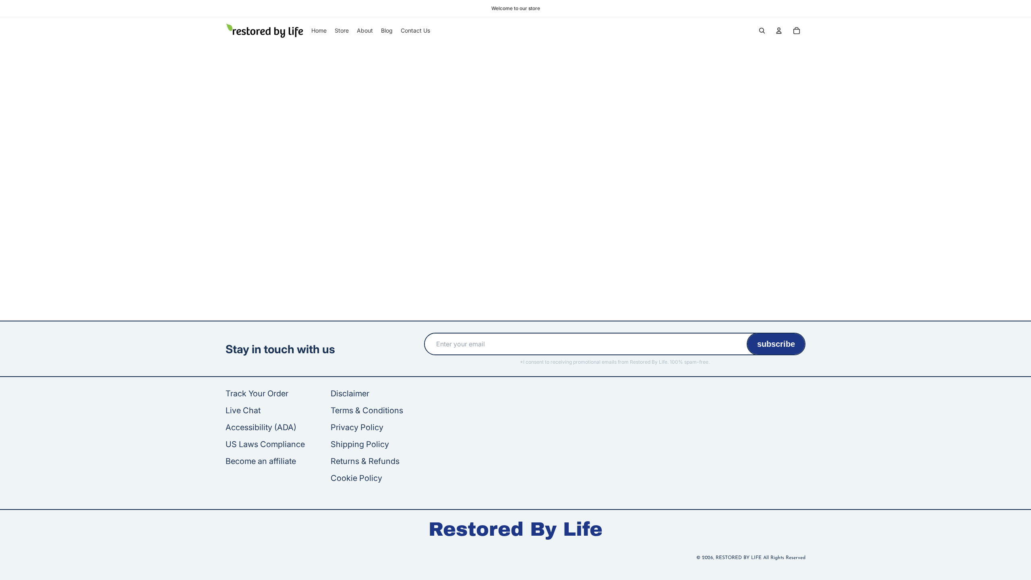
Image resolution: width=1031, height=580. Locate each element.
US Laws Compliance (265, 444)
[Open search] (762, 30)
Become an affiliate (261, 461)
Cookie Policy (356, 478)
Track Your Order (257, 393)
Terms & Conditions (367, 410)
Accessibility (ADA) (261, 427)
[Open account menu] (779, 30)
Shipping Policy (360, 444)
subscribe (776, 344)
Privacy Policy (357, 427)
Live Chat (243, 410)
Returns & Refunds (365, 461)
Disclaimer (350, 393)
